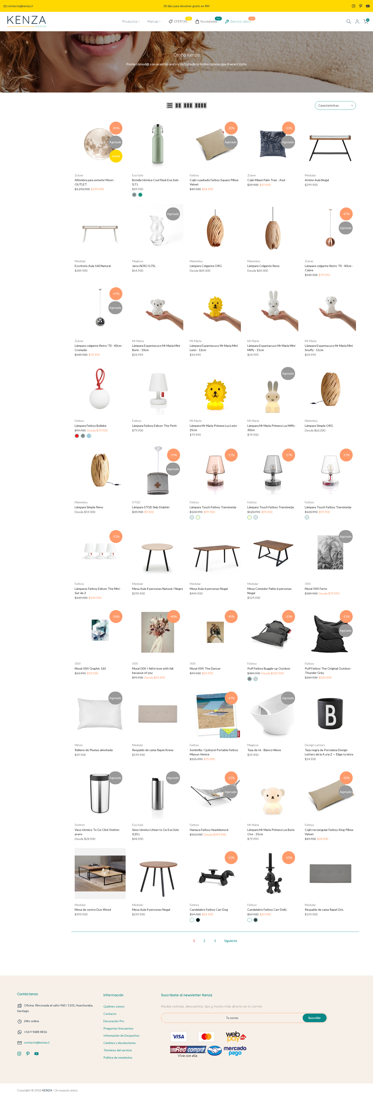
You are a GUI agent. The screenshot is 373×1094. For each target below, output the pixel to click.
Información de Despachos (121, 1035)
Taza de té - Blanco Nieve (264, 750)
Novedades (210, 21)
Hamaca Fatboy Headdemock (209, 830)
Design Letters (315, 745)
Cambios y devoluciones (119, 1043)
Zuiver (79, 175)
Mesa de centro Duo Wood (93, 909)
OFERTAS (182, 21)
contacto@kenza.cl (20, 6)
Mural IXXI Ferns (316, 588)
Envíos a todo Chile (186, 6)
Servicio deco (242, 21)
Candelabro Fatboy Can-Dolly (267, 909)
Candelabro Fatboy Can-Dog (209, 909)
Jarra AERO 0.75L (144, 266)
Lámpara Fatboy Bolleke (90, 425)
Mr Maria (138, 341)
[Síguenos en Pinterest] (361, 6)
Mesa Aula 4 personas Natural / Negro (157, 588)
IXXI (308, 583)
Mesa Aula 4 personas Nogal (151, 909)
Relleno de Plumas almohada (94, 750)
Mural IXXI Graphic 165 (90, 668)
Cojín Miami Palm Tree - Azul (266, 180)
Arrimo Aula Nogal (317, 180)
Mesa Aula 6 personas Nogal (209, 588)
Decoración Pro (113, 1021)
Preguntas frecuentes (118, 1028)
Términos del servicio (117, 1050)
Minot (79, 745)
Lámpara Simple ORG (319, 425)
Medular (310, 175)
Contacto (109, 1014)
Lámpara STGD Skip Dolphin (150, 507)
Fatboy (194, 175)
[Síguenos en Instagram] (354, 6)
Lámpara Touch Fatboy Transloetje (213, 507)
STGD (136, 502)
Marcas (152, 21)
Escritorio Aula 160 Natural (93, 266)
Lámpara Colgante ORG (206, 266)
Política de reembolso (117, 1057)
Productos (129, 21)
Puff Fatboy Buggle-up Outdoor (268, 668)
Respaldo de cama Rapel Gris (324, 909)
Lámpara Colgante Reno (263, 266)
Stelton (80, 825)
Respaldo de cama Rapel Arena (152, 750)
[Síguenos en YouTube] (368, 6)
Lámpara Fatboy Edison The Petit (154, 425)
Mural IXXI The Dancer (205, 668)
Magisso (137, 261)
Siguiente (230, 941)
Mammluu (196, 261)
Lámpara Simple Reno (89, 507)
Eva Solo (137, 175)
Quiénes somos (114, 1006)
